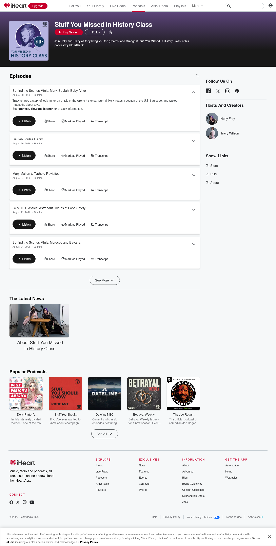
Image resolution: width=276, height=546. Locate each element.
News (142, 465)
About (214, 182)
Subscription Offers (193, 496)
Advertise (187, 471)
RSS (213, 174)
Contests (144, 483)
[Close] (269, 536)
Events (143, 477)
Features (144, 471)
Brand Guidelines (192, 483)
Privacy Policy (171, 517)
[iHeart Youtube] (31, 502)
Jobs (185, 502)
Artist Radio (159, 5)
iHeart (99, 465)
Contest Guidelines (193, 490)
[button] (110, 32)
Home (228, 471)
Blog (185, 477)
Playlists (180, 5)
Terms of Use (234, 517)
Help (154, 517)
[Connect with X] (17, 502)
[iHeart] (15, 6)
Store (214, 165)
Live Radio (118, 5)
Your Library (95, 5)
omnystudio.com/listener (35, 109)
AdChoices (254, 517)
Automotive (232, 465)
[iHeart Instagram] (24, 502)
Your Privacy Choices (199, 517)
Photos (143, 490)
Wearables (231, 477)
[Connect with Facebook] (11, 502)
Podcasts (138, 5)
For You (75, 5)
